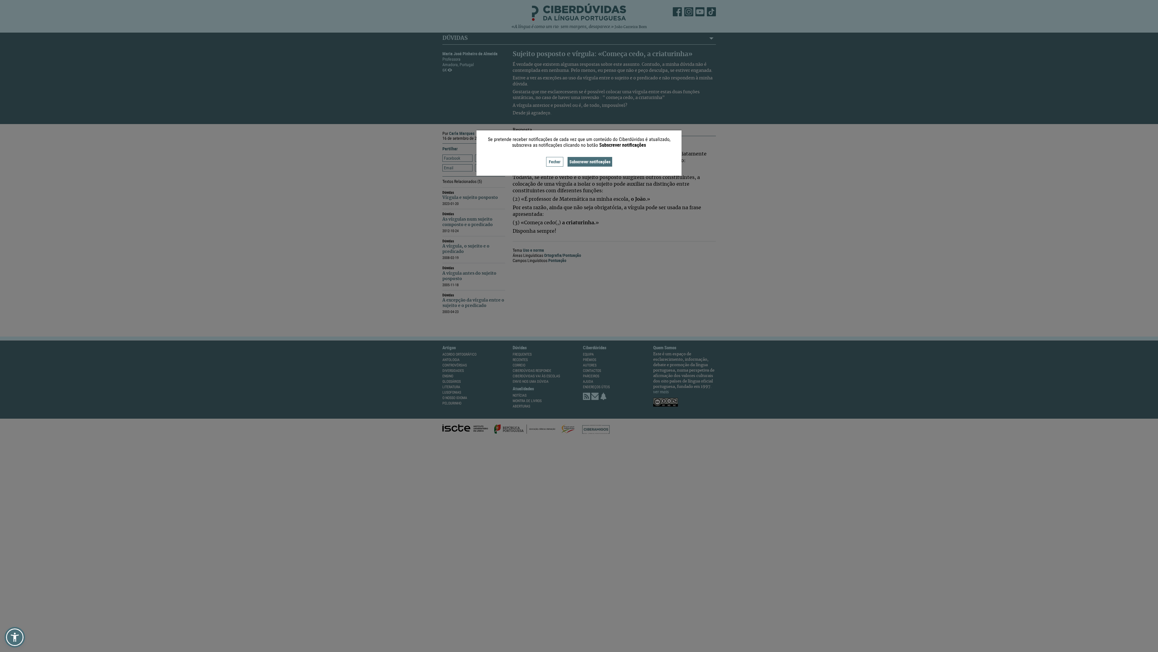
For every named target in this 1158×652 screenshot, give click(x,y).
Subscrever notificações (589, 162)
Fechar (555, 162)
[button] (15, 637)
